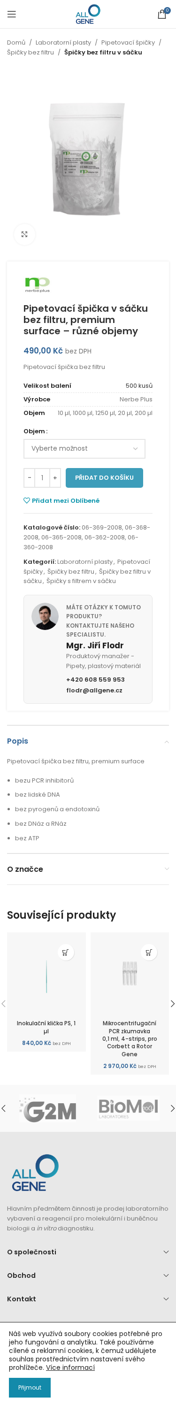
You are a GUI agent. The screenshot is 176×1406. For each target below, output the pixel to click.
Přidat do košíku (104, 477)
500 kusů (139, 385)
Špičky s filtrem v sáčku (81, 580)
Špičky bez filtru (30, 52)
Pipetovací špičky (128, 42)
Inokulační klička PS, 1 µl (46, 1027)
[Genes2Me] (47, 1108)
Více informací (70, 1367)
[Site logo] (88, 13)
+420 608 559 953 (95, 679)
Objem (34, 431)
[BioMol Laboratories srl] (128, 1108)
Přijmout (29, 1387)
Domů (16, 42)
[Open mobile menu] (11, 14)
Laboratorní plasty (63, 42)
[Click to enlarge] (24, 234)
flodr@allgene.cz (94, 690)
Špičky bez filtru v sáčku (103, 52)
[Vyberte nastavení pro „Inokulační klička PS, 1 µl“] (66, 952)
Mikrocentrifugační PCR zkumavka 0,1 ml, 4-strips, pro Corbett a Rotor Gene (129, 1039)
